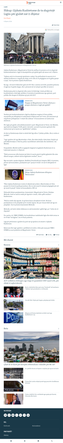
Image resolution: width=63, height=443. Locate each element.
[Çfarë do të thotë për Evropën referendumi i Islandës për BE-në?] (31, 346)
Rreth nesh (7, 426)
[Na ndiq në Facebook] (5, 415)
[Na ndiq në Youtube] (13, 415)
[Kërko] (51, 441)
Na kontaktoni (36, 426)
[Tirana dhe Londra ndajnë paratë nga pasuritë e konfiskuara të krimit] (13, 386)
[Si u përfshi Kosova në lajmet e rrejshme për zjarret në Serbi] (13, 373)
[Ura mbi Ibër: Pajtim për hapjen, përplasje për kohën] (13, 304)
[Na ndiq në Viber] (24, 415)
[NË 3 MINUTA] (38, 441)
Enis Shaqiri (7, 18)
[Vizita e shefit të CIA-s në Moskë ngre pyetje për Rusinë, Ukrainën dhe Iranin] (13, 399)
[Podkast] (24, 441)
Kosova (7, 245)
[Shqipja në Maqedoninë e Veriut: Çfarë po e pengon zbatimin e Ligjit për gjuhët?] (14, 105)
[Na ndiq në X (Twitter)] (16, 415)
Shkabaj (6, 435)
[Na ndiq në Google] (28, 415)
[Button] (55, 25)
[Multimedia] (11, 441)
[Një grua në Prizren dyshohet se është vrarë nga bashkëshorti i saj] (13, 317)
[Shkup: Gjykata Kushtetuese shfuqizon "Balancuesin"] (14, 174)
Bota (6, 329)
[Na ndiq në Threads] (20, 415)
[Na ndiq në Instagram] (9, 415)
